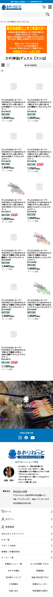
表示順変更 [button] (32, 65)
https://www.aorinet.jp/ (26, 412)
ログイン (9, 519)
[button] (50, 7)
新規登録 (9, 527)
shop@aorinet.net (22, 503)
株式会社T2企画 (20, 491)
